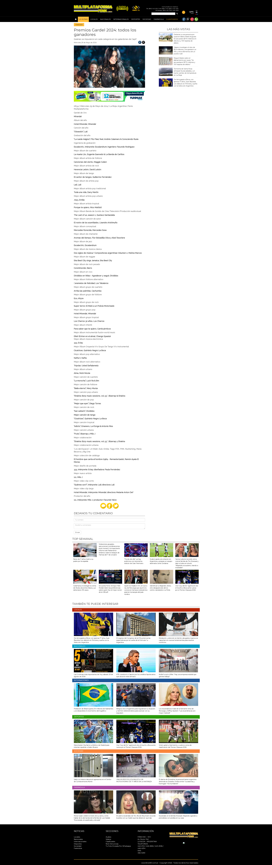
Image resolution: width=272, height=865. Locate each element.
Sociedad (147, 19)
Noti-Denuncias (112, 844)
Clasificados (172, 19)
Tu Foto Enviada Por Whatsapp (118, 846)
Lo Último (83, 19)
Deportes (135, 19)
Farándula (159, 19)
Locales (94, 19)
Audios (108, 837)
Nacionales (105, 19)
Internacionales (121, 19)
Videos (108, 839)
